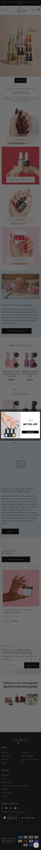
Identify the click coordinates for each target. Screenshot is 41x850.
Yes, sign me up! (30, 432)
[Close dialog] (39, 413)
